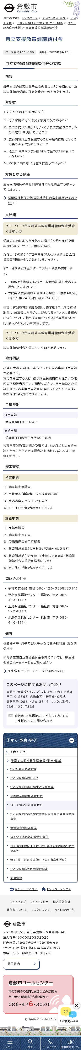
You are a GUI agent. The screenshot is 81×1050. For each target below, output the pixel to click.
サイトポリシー (39, 901)
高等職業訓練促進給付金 (26, 796)
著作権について (17, 909)
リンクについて (41, 909)
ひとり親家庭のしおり (24, 778)
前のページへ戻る (26, 889)
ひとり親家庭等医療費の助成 (29, 869)
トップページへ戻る (59, 889)
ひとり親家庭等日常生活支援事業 (32, 787)
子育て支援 (18, 752)
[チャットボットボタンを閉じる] (76, 1005)
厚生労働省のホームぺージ (34, 671)
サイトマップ (18, 901)
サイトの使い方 (64, 909)
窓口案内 (13, 963)
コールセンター (50, 1047)
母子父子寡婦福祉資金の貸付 (29, 837)
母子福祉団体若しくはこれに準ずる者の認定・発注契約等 (42, 848)
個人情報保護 (62, 901)
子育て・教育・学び (54, 18)
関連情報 (16, 878)
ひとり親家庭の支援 (23, 769)
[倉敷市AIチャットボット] (68, 1015)
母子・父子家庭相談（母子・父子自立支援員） (38, 859)
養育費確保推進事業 (23, 828)
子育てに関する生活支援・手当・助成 (40, 23)
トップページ (30, 18)
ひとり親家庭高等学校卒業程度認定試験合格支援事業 (42, 816)
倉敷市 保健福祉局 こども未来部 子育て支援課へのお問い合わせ (42, 718)
